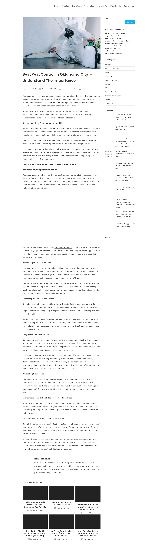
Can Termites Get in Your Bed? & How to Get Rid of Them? (88, 533)
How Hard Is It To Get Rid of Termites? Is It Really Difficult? (88, 507)
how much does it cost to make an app (119, 41)
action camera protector (114, 43)
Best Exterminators (63, 247)
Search (107, 18)
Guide (107, 72)
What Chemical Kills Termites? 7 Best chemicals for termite (35, 504)
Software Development (113, 96)
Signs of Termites (111, 92)
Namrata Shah (31, 89)
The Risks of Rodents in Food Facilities (53, 398)
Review (107, 84)
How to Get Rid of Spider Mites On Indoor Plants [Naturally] (35, 533)
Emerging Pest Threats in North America (58, 164)
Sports (107, 99)
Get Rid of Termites (69, 89)
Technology (109, 103)
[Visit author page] (27, 461)
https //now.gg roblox (113, 38)
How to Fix (109, 76)
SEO (106, 88)
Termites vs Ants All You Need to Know (61, 503)
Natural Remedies (111, 80)
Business (108, 64)
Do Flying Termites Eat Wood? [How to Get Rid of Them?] (61, 533)
